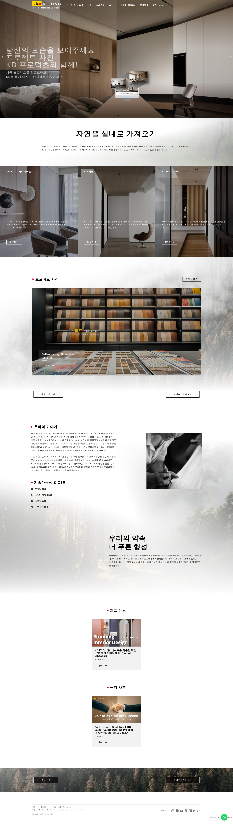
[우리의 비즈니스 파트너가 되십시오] (224, 817)
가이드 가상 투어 (21, 66)
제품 (90, 5)
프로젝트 (100, 5)
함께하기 (144, 5)
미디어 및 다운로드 (126, 5)
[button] (2, 56)
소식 (111, 5)
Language (159, 5)
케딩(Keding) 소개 (75, 5)
